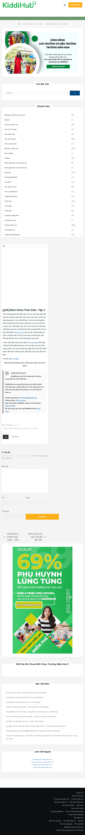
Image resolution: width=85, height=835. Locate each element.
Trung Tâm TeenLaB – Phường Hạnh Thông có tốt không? (26, 692)
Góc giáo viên (78, 818)
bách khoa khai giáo (13, 428)
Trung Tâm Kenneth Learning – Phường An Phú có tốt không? (27, 707)
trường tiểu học (10, 230)
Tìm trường (75, 5)
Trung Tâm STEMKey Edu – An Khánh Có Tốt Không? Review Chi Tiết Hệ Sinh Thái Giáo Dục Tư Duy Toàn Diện (41, 737)
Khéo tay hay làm (11, 144)
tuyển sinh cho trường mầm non (42, 762)
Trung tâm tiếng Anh (12, 215)
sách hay (8, 172)
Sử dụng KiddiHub (11, 177)
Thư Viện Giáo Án (69, 821)
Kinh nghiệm (9, 153)
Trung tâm (8, 206)
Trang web (5, 511)
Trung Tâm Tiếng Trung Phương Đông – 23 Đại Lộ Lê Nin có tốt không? (31, 716)
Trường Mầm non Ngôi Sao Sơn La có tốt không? (23, 702)
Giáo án (7, 120)
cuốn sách (34, 342)
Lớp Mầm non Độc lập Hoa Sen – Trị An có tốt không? (24, 721)
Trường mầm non (11, 225)
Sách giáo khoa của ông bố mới (16, 163)
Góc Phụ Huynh (10, 139)
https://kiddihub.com (29, 398)
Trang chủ (79, 793)
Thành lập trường (11, 196)
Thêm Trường (10, 406)
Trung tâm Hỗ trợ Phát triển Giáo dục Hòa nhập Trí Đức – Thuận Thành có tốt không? (36, 726)
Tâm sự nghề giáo (11, 191)
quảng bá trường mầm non (42, 767)
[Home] (19, 24)
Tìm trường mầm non (61, 799)
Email (28, 497)
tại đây (16, 359)
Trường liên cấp (10, 220)
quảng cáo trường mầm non (42, 764)
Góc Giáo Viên (10, 134)
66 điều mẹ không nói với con (15, 115)
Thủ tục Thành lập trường (74, 811)
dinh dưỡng (19, 332)
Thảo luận (8, 201)
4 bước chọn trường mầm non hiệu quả (69, 830)
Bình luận (5, 466)
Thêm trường (21, 400)
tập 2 (36, 428)
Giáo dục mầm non (11, 124)
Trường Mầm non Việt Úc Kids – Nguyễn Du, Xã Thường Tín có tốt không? (32, 712)
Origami (7, 158)
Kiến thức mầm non (11, 148)
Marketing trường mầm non (42, 759)
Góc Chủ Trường (10, 129)
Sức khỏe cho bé (10, 187)
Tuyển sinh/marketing (12, 235)
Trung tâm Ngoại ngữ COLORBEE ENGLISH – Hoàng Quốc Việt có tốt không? (33, 731)
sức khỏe (8, 182)
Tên (3, 497)
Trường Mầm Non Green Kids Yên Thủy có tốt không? (25, 697)
